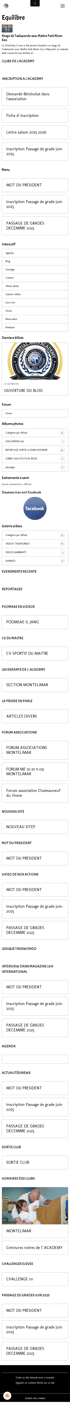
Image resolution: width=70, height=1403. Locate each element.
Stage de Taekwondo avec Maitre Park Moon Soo (32, 38)
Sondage (10, 269)
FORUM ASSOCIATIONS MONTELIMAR (26, 750)
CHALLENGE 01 (19, 1279)
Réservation (11, 319)
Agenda (10, 253)
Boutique (10, 327)
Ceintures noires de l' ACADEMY (34, 1247)
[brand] (6, 6)
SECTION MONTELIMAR (27, 685)
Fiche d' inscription (22, 115)
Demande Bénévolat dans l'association (27, 96)
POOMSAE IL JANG (22, 622)
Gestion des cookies (35, 1398)
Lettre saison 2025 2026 (26, 132)
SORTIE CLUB (17, 1162)
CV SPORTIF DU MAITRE (27, 653)
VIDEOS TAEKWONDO (34, 543)
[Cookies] (7, 1396)
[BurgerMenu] (62, 6)
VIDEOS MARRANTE (34, 552)
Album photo (12, 286)
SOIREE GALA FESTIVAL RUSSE (34, 458)
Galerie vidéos (13, 294)
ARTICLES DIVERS (21, 716)
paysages (34, 467)
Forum (9, 310)
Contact (10, 277)
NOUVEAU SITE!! (20, 827)
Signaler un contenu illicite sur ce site (35, 1382)
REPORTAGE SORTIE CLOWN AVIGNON (34, 450)
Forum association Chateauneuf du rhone (33, 793)
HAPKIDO (34, 561)
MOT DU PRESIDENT (24, 185)
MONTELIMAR (18, 1231)
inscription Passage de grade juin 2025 (34, 151)
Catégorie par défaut (34, 432)
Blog (8, 261)
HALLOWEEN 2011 (34, 441)
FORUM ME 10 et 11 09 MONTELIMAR (25, 771)
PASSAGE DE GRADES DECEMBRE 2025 (25, 226)
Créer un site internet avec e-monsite (35, 1377)
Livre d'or (10, 302)
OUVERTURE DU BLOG (23, 390)
